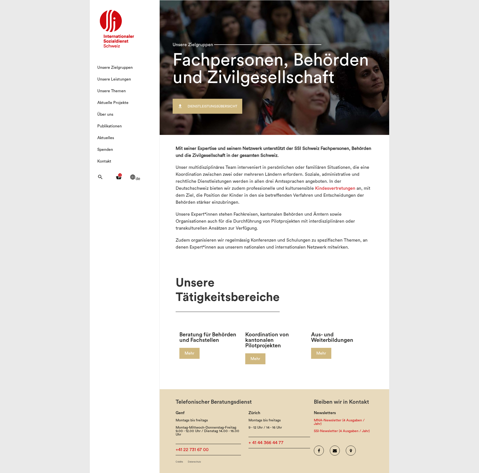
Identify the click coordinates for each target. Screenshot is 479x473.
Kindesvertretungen (335, 188)
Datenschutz (194, 462)
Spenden (105, 150)
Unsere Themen (111, 91)
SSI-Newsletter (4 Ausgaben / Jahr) (342, 431)
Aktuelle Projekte (112, 103)
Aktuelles (105, 138)
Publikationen (109, 126)
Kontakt (104, 161)
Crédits (179, 462)
